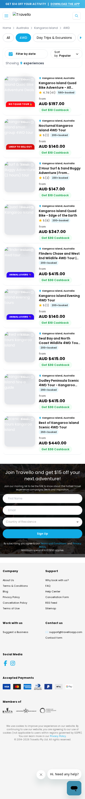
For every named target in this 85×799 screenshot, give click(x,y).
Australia (22, 28)
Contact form (53, 638)
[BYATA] (7, 710)
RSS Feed (51, 603)
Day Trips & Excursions (54, 37)
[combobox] (39, 521)
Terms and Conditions (54, 543)
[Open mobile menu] (6, 15)
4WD (66, 28)
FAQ (47, 586)
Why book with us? (57, 580)
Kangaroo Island (46, 28)
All (8, 37)
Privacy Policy (11, 597)
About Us (8, 580)
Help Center (52, 591)
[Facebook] (5, 663)
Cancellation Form (57, 597)
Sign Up (42, 534)
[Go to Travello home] (22, 16)
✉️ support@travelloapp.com (63, 632)
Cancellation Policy (15, 603)
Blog (5, 591)
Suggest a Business (15, 632)
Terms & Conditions (15, 586)
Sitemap (50, 608)
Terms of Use (11, 608)
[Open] (77, 522)
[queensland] (48, 710)
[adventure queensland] (26, 710)
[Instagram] (12, 663)
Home (7, 28)
